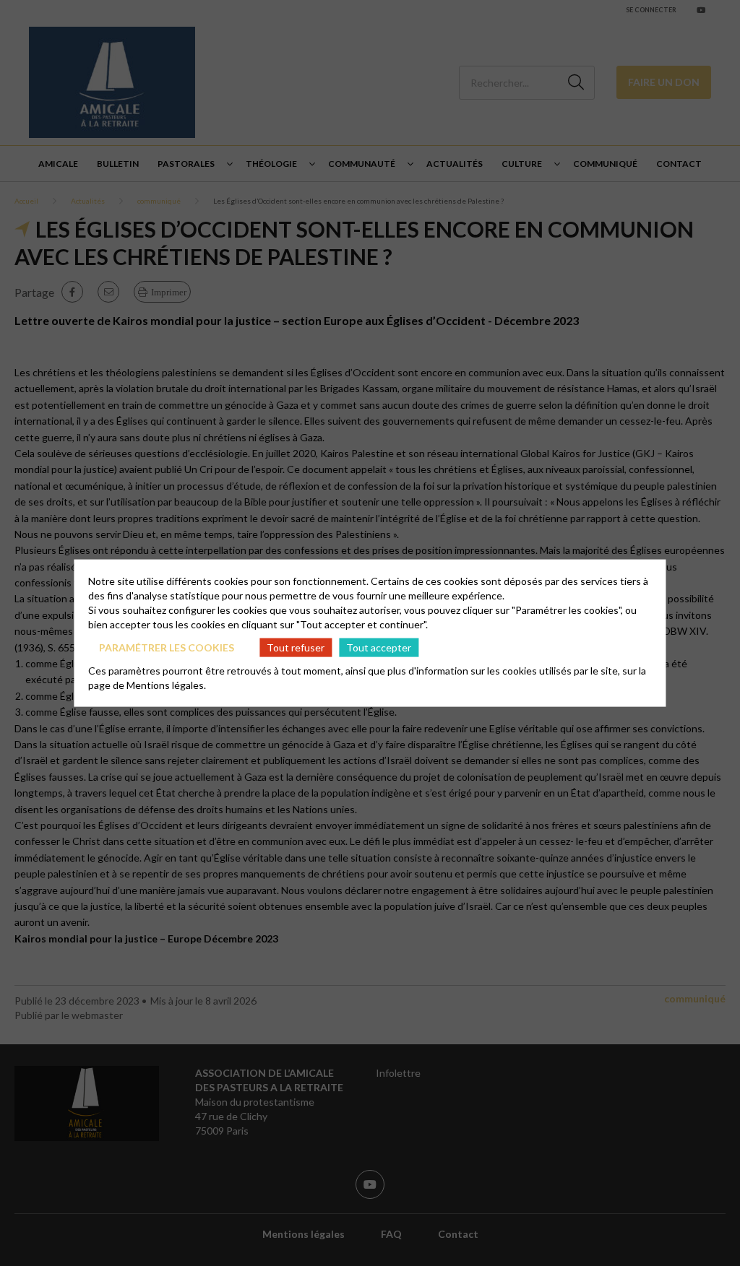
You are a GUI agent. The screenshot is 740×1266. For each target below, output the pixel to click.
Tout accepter (378, 647)
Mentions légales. (166, 685)
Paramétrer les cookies (166, 647)
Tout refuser (295, 647)
